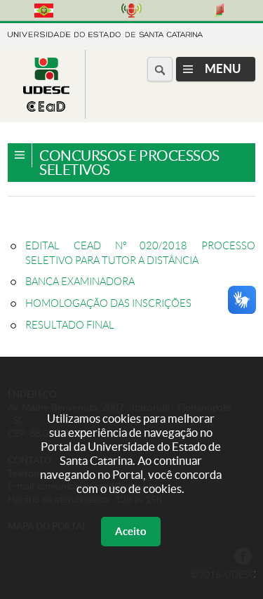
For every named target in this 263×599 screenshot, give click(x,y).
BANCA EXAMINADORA (80, 281)
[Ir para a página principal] (46, 108)
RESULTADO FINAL (69, 325)
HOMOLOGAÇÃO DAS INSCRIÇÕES (108, 303)
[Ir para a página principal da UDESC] (105, 33)
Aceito (131, 531)
